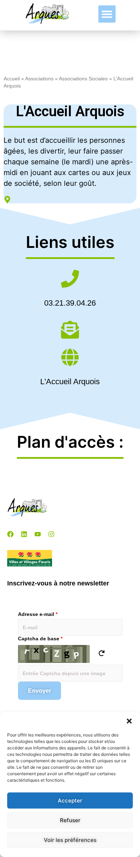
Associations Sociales (83, 78)
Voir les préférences (70, 840)
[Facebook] (10, 534)
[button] (129, 721)
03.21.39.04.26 (70, 302)
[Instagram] (51, 534)
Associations (39, 78)
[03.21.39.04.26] (70, 280)
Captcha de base (40, 638)
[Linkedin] (24, 534)
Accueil (12, 78)
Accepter (70, 800)
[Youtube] (37, 534)
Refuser (70, 820)
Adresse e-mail (37, 614)
